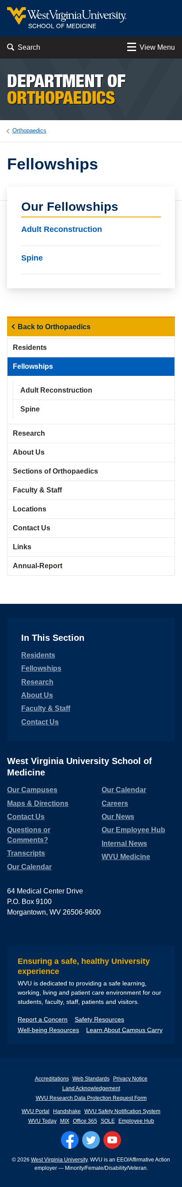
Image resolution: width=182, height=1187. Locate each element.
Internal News (124, 843)
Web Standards (91, 1079)
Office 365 (85, 1121)
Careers (115, 803)
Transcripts (26, 853)
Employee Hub (136, 1121)
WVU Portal (35, 1111)
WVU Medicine (126, 856)
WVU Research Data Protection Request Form (91, 1098)
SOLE (108, 1121)
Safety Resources (99, 1019)
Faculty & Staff (37, 490)
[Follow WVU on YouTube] (112, 1140)
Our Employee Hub (133, 830)
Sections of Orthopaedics (55, 471)
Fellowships (33, 366)
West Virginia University (59, 1160)
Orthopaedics (29, 130)
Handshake (67, 1111)
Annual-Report (37, 566)
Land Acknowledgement (91, 1088)
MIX (64, 1121)
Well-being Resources (48, 1029)
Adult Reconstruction (61, 229)
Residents (30, 347)
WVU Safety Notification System (122, 1111)
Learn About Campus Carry (124, 1029)
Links (22, 547)
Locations (29, 509)
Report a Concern (43, 1019)
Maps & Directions (37, 803)
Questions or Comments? (28, 834)
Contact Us (31, 528)
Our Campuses (32, 790)
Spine (32, 257)
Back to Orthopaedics (54, 327)
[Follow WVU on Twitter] (91, 1140)
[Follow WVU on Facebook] (70, 1140)
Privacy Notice (130, 1079)
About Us (29, 452)
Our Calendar (29, 867)
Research (29, 433)
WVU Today (42, 1121)
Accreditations (52, 1079)
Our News (118, 816)
